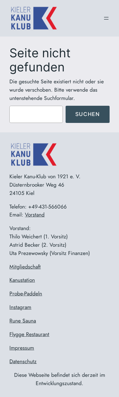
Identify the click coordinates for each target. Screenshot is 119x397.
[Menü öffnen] (106, 18)
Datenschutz (23, 361)
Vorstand (35, 214)
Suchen (87, 114)
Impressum (21, 348)
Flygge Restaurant (29, 334)
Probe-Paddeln (25, 293)
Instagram (20, 307)
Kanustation (22, 280)
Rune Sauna (22, 320)
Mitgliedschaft (25, 266)
